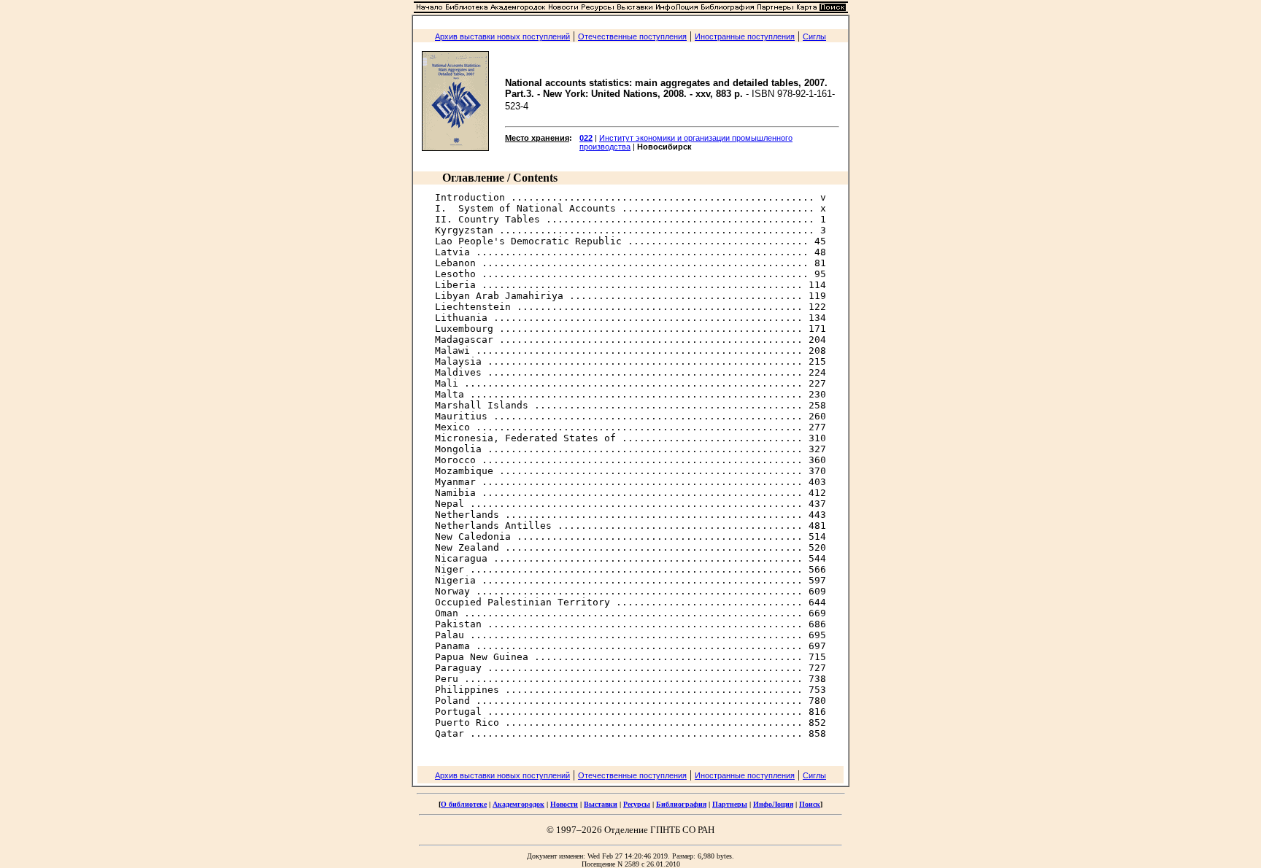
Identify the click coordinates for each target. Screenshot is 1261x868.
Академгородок (518, 804)
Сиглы (814, 36)
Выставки (600, 804)
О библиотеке (464, 804)
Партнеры (729, 804)
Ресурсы (636, 804)
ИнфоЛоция (773, 804)
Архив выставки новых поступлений (502, 36)
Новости (564, 804)
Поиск (809, 804)
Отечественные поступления (632, 36)
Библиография (681, 804)
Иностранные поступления (745, 36)
